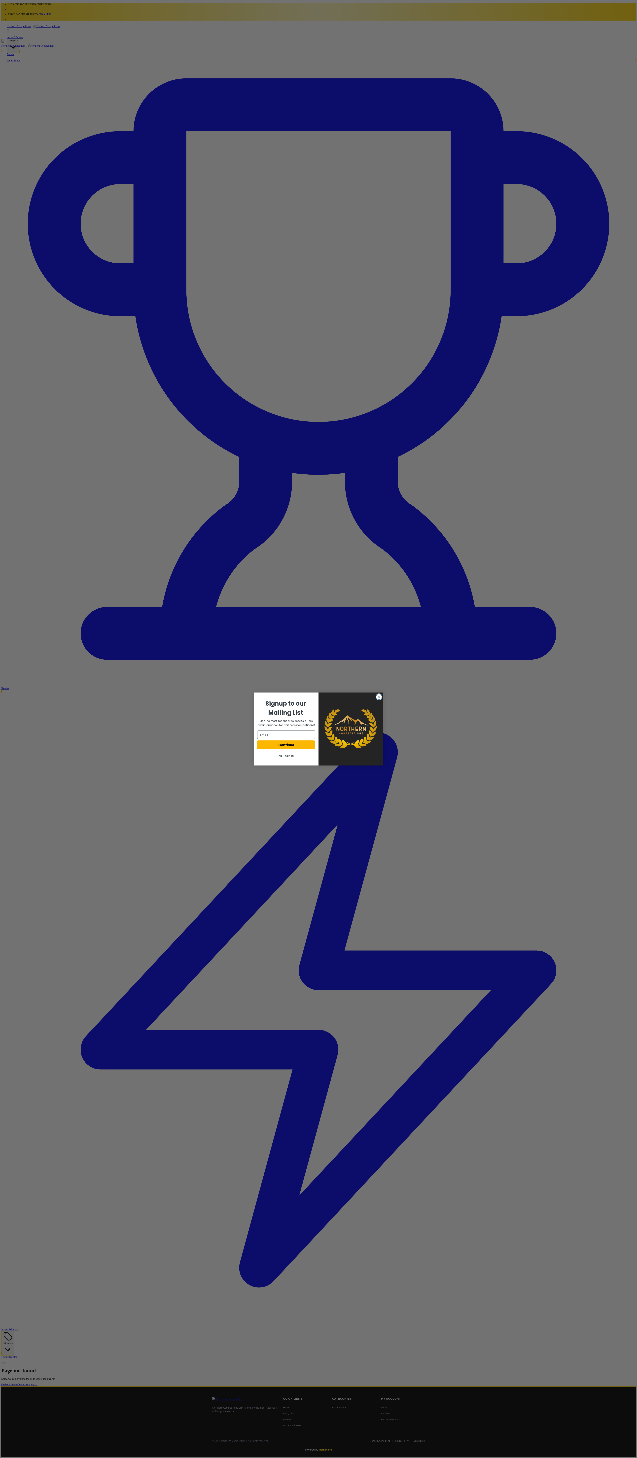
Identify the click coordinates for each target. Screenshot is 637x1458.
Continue (286, 745)
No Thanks (286, 756)
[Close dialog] (379, 697)
